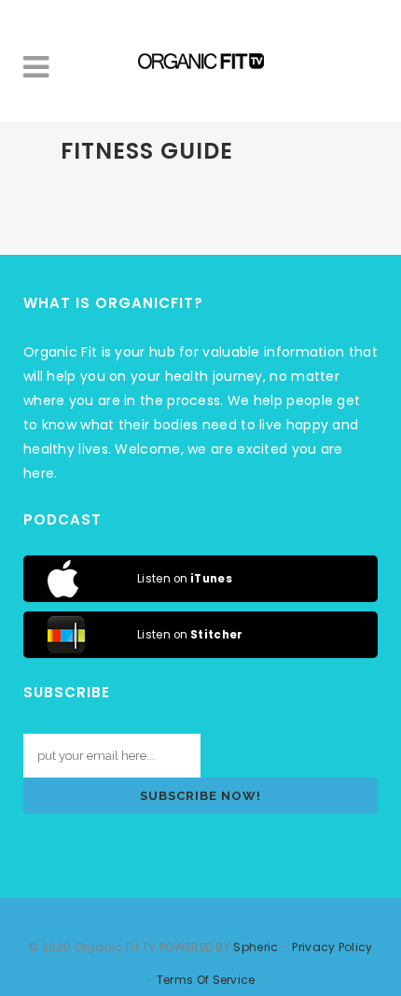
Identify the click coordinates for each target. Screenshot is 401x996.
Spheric (255, 947)
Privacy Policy (332, 947)
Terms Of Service (206, 980)
